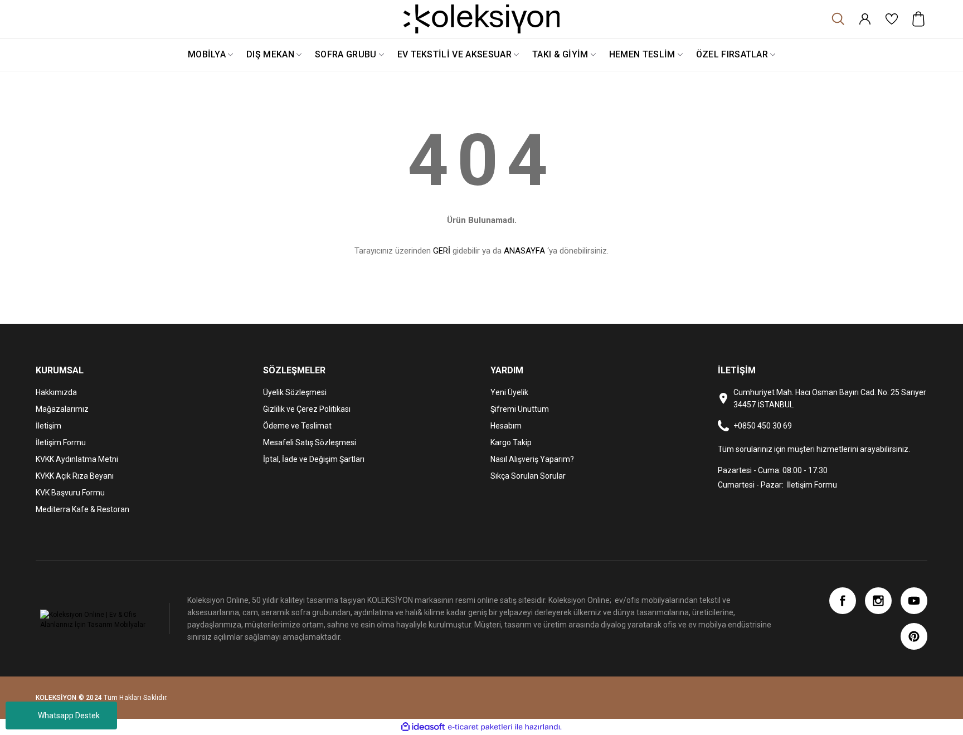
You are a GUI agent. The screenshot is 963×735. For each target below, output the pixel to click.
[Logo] (481, 18)
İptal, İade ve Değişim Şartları (313, 459)
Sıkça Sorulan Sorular (528, 475)
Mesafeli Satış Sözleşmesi (309, 442)
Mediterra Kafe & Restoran (82, 509)
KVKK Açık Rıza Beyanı (75, 475)
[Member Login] (865, 19)
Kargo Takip (511, 442)
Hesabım (506, 425)
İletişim (48, 425)
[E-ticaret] (480, 727)
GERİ (441, 251)
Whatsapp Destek (69, 715)
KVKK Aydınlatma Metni (77, 459)
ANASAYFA (524, 251)
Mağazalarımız (62, 409)
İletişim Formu (61, 442)
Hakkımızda (56, 392)
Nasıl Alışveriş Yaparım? (532, 459)
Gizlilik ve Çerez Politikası (307, 409)
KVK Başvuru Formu (70, 492)
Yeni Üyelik (509, 392)
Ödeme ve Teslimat (297, 425)
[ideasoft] (423, 727)
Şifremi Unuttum (519, 409)
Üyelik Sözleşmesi (295, 392)
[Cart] (918, 19)
